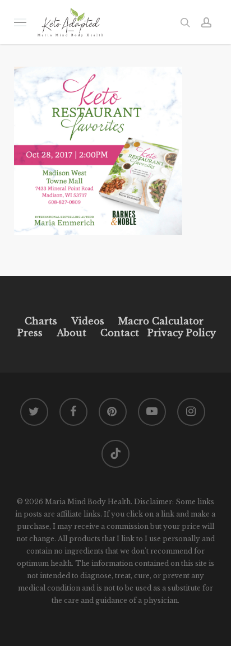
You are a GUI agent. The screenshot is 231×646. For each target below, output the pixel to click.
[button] (20, 22)
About (71, 332)
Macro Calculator (161, 321)
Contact (119, 332)
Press (30, 332)
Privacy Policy (180, 332)
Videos (87, 321)
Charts (41, 321)
